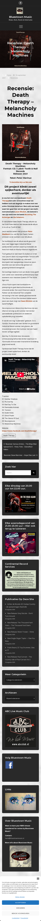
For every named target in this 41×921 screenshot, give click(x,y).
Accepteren (20, 902)
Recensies (14, 78)
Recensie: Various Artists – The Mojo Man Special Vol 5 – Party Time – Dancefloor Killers (20, 447)
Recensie (19, 88)
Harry (9, 75)
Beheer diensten (20, 897)
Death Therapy (9, 435)
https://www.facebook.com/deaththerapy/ (19, 431)
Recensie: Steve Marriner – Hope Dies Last (19, 455)
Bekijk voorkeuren (20, 913)
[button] (38, 879)
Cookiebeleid (16, 918)
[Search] (33, 472)
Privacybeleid (24, 918)
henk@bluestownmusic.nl (14, 838)
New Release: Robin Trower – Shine (20, 632)
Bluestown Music (20, 16)
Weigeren (20, 908)
